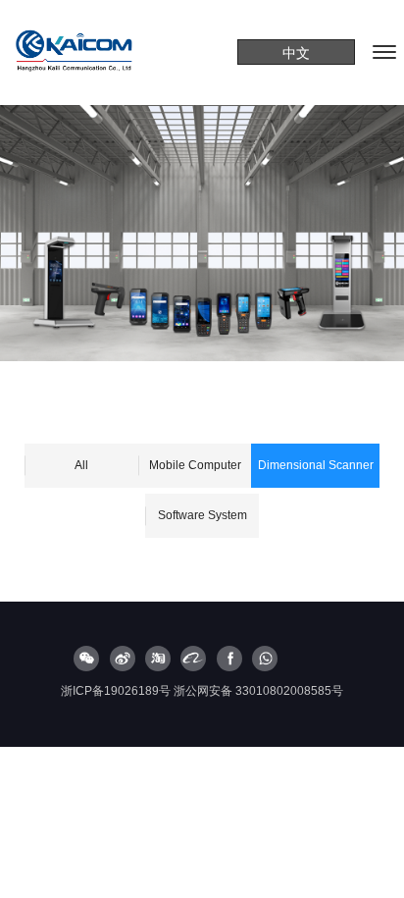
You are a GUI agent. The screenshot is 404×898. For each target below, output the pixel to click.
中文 (296, 53)
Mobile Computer (195, 465)
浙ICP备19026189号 (116, 691)
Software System (202, 515)
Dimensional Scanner (316, 465)
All (81, 465)
